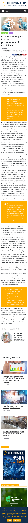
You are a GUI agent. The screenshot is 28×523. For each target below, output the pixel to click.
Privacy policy (17, 520)
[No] (26, 515)
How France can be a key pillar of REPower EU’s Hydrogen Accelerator (13, 433)
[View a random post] (25, 11)
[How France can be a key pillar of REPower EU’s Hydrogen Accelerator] (14, 422)
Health (10, 33)
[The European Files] (3, 11)
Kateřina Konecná (7, 50)
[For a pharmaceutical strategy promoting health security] (14, 396)
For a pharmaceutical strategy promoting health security (13, 407)
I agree (9, 520)
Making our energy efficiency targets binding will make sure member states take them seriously (13, 379)
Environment (4, 33)
